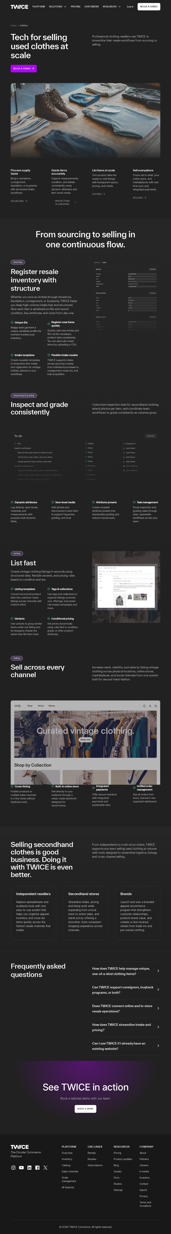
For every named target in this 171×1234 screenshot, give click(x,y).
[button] (58, 7)
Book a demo (85, 1108)
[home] (19, 7)
